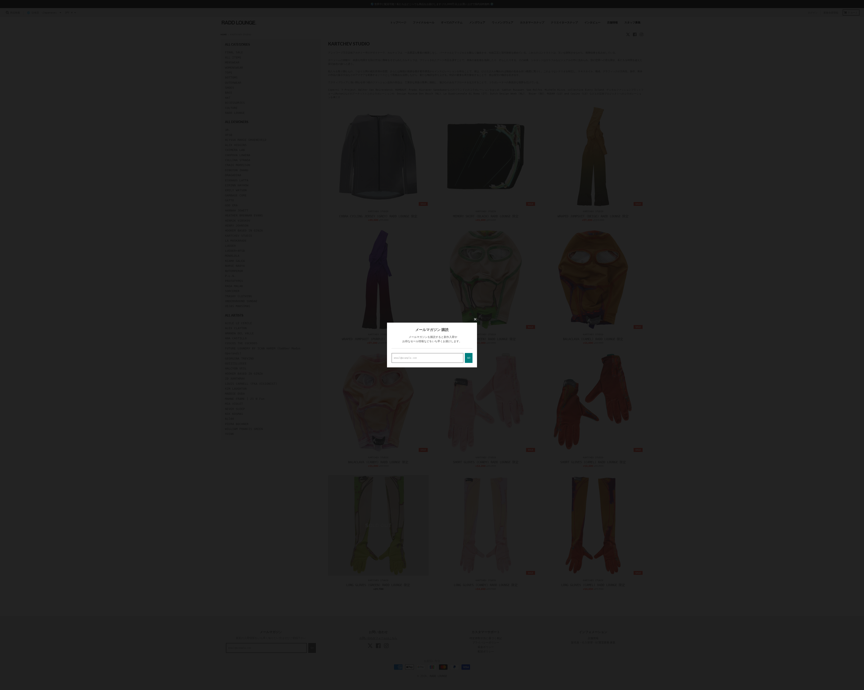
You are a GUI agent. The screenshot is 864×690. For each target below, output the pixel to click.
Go (468, 357)
